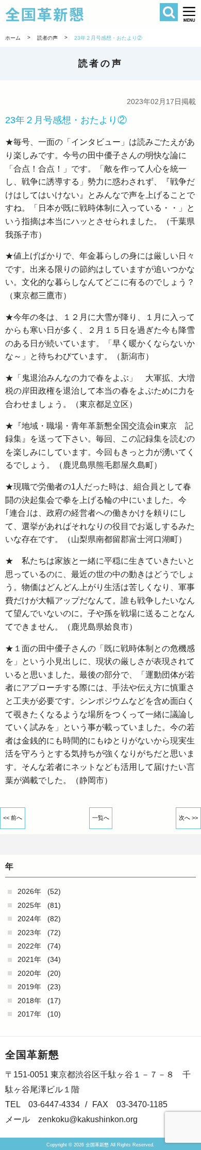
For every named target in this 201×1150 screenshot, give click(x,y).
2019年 (29, 987)
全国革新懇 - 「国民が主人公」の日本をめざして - (85, 14)
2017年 (29, 1014)
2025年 (29, 905)
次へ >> (188, 818)
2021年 (29, 959)
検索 (169, 12)
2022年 (29, 946)
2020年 (29, 973)
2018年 (29, 1000)
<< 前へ (12, 818)
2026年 (29, 891)
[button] (189, 14)
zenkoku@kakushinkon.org (88, 1119)
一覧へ (100, 818)
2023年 (29, 932)
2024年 (29, 919)
